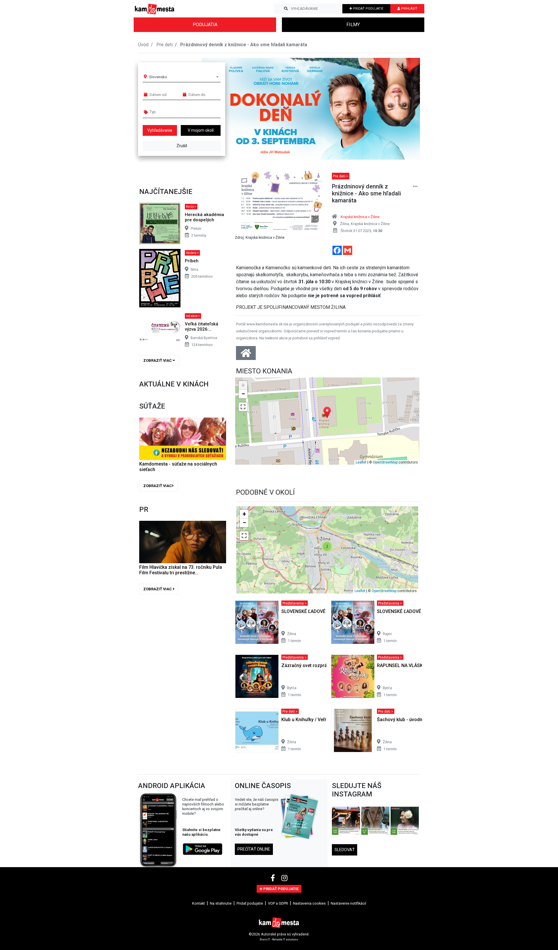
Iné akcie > (193, 316)
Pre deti (164, 44)
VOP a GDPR (278, 903)
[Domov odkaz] (246, 355)
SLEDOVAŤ (345, 849)
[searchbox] (171, 112)
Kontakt (198, 903)
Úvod (143, 44)
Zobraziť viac (158, 360)
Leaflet (361, 462)
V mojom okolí (201, 130)
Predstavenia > (294, 603)
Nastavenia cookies (309, 903)
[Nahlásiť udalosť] (415, 186)
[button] (403, 109)
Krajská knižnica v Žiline (360, 217)
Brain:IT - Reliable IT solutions (279, 939)
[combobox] (184, 77)
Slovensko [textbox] (158, 76)
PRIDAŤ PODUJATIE (367, 8)
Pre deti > (340, 176)
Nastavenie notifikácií (348, 903)
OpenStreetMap (385, 462)
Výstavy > (192, 252)
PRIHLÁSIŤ (408, 8)
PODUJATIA (205, 24)
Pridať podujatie (250, 903)
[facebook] (274, 878)
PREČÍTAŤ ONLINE (253, 849)
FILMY (353, 24)
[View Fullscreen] (243, 406)
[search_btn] (285, 9)
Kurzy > (191, 206)
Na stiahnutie (221, 903)
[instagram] (284, 878)
